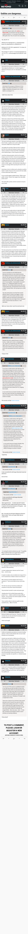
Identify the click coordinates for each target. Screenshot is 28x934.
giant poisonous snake (8, 378)
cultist (18, 31)
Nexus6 (9, 684)
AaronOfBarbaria (11, 488)
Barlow (9, 269)
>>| (24, 17)
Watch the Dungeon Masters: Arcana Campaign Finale (11, 1)
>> (10, 28)
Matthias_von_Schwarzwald (14, 365)
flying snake (5, 32)
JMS (9, 28)
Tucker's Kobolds (15, 400)
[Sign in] (22, 6)
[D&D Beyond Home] (6, 5)
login (16, 728)
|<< (3, 17)
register (10, 730)
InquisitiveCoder (12, 412)
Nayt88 (9, 528)
